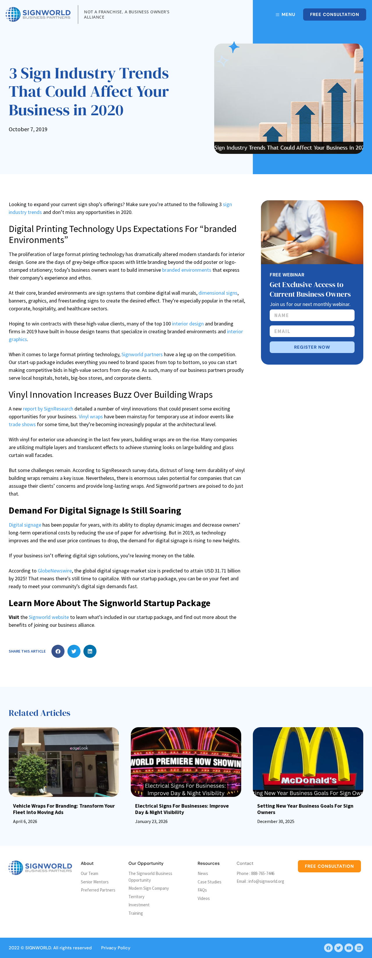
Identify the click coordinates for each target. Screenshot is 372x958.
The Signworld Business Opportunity (150, 877)
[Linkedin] (359, 947)
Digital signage (25, 524)
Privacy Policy (115, 948)
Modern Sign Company (148, 888)
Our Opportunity (146, 863)
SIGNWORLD (38, 948)
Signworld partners (142, 354)
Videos (204, 898)
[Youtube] (348, 947)
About (87, 863)
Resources (209, 863)
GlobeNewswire (55, 570)
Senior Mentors (95, 882)
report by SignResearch (48, 408)
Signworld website (49, 617)
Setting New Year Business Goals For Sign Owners (305, 808)
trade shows (22, 424)
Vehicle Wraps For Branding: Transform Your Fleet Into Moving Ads (64, 808)
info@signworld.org (266, 881)
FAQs (202, 890)
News (203, 873)
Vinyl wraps (91, 416)
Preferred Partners (98, 890)
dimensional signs (217, 292)
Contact (245, 863)
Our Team (89, 873)
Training (135, 913)
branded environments (186, 269)
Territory (136, 896)
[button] (58, 651)
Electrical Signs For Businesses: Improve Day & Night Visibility (182, 808)
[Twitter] (338, 947)
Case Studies (209, 882)
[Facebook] (328, 947)
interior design (188, 323)
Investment (139, 904)
